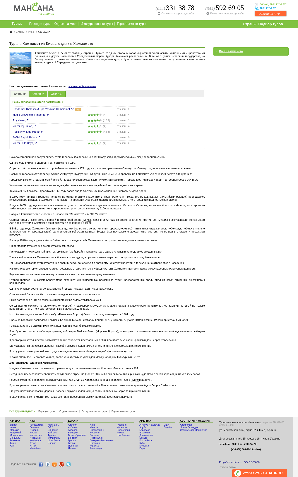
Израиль (34, 430)
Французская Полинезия (193, 430)
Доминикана (146, 435)
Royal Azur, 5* (21, 120)
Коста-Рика (145, 440)
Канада (143, 437)
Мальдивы (53, 424)
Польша (94, 435)
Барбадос (144, 430)
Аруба (142, 427)
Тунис (31, 32)
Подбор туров (270, 24)
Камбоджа (35, 440)
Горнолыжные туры (131, 23)
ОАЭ (50, 427)
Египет (13, 424)
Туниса (100, 53)
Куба (142, 443)
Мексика (144, 445)
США (166, 424)
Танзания (15, 440)
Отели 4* (38, 93)
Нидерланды (97, 430)
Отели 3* (57, 93)
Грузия (71, 443)
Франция (122, 424)
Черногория (123, 430)
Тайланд (52, 432)
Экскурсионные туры (97, 23)
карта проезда (234, 13)
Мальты (127, 205)
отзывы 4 (123, 114)
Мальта (94, 427)
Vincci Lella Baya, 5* (25, 143)
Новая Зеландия (189, 427)
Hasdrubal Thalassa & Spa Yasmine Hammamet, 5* (43, 109)
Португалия (96, 437)
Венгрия (72, 437)
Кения (13, 427)
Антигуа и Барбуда (149, 424)
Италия (72, 448)
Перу (142, 448)
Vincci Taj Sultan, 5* (24, 126)
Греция (72, 440)
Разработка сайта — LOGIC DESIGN (239, 462)
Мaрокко (14, 430)
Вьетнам (34, 427)
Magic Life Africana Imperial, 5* (31, 114)
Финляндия (96, 448)
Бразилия (144, 432)
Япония (52, 443)
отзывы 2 (123, 131)
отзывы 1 (123, 120)
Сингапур (53, 430)
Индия (33, 432)
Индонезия (36, 435)
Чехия (120, 432)
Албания (72, 427)
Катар (33, 443)
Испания (73, 445)
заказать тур (269, 13)
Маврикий (15, 432)
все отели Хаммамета (82, 86)
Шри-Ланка (54, 440)
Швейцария (123, 435)
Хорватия (122, 427)
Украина (94, 445)
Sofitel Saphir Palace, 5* (27, 137)
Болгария (73, 432)
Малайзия (35, 448)
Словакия (95, 443)
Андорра (72, 430)
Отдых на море (65, 23)
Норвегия (95, 432)
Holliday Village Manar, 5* (28, 131)
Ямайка (168, 427)
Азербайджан (37, 424)
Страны (250, 24)
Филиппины (54, 437)
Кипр (92, 424)
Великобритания (77, 435)
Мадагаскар (16, 435)
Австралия (186, 424)
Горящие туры (39, 23)
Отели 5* (20, 93)
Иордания (35, 437)
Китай (33, 445)
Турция (52, 435)
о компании (46, 13)
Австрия (72, 424)
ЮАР (12, 445)
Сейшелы (15, 437)
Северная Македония (101, 440)
